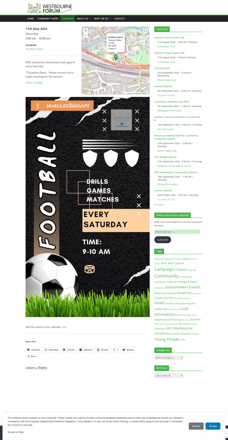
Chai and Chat (162, 68)
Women (195, 333)
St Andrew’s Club (166, 46)
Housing (186, 303)
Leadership (160, 309)
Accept (213, 426)
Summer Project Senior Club (169, 52)
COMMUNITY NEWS (48, 18)
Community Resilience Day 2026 (171, 101)
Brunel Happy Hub (167, 79)
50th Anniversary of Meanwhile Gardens (176, 172)
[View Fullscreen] (145, 30)
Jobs (193, 303)
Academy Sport (34, 49)
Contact (119, 18)
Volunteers (160, 328)
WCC (169, 328)
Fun (188, 292)
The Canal (184, 323)
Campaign (164, 269)
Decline (196, 426)
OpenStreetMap (141, 93)
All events (159, 204)
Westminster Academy (178, 333)
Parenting (186, 319)
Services (174, 324)
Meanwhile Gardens (167, 184)
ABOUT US (82, 18)
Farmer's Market (163, 86)
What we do (101, 18)
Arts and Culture (172, 263)
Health (159, 303)
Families (171, 293)
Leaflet (129, 93)
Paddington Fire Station (169, 110)
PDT (156, 323)
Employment (159, 287)
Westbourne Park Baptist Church (174, 165)
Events (195, 287)
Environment (177, 287)
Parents (196, 319)
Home (30, 18)
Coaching (192, 269)
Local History (173, 309)
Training (193, 324)
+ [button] (86, 31)
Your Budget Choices (165, 156)
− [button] (86, 35)
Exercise (160, 293)
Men (177, 315)
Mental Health (185, 315)
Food (181, 292)
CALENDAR (67, 18)
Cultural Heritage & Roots (182, 281)
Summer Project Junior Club (169, 37)
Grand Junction (164, 298)
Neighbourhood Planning (167, 319)
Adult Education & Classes (167, 258)
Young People (166, 339)
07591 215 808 (34, 83)
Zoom (182, 339)
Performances (164, 324)
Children (181, 269)
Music (194, 315)
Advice (186, 259)
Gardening (196, 293)
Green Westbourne (182, 298)
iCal (64, 327)
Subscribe (163, 239)
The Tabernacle (165, 129)
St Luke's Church (166, 95)
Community (166, 276)
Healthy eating (173, 303)
